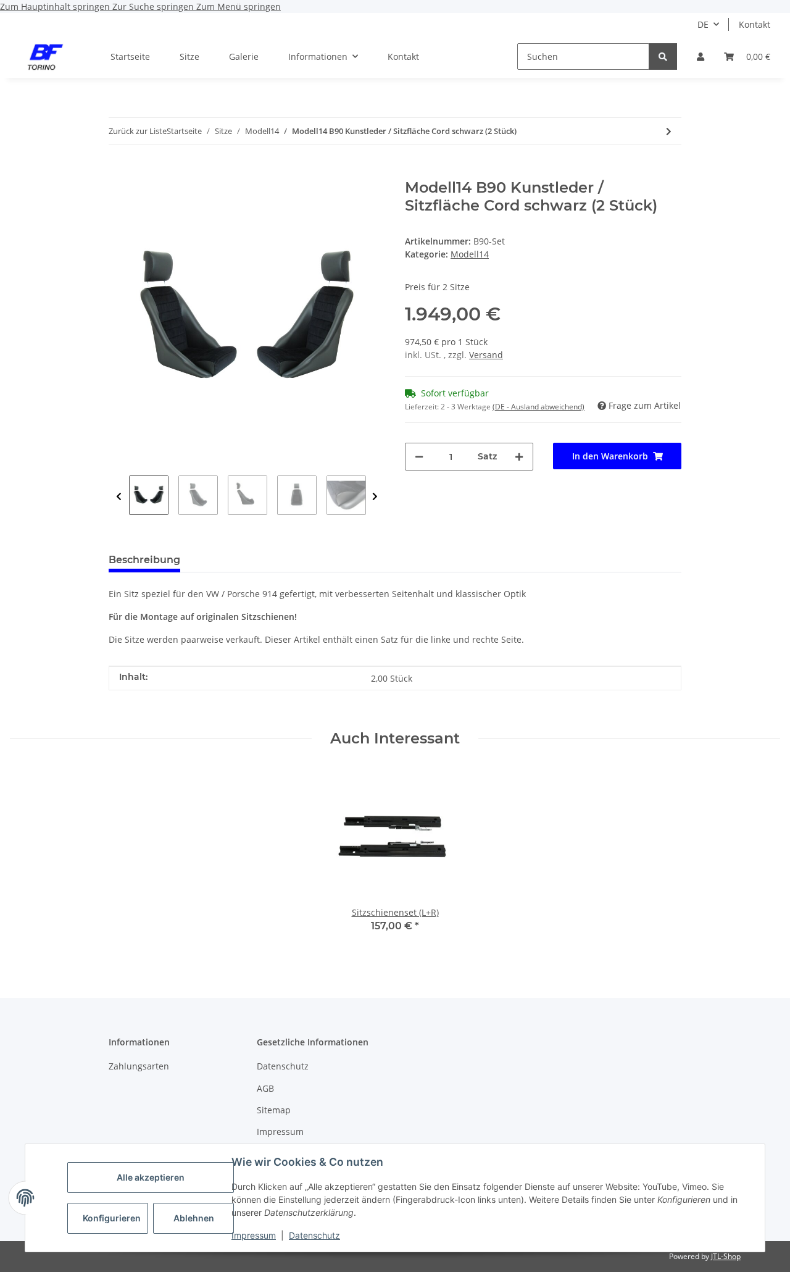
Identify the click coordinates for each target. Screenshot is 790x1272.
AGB (265, 1088)
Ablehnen (193, 1218)
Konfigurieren (112, 1218)
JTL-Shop (726, 1256)
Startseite (130, 56)
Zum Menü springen (238, 6)
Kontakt (754, 24)
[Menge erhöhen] (519, 456)
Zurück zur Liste (138, 130)
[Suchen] (663, 56)
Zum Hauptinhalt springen (56, 6)
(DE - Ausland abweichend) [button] (538, 406)
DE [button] (703, 24)
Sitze (189, 56)
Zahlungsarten (139, 1066)
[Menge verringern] (419, 456)
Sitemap (274, 1110)
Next (375, 496)
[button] (700, 56)
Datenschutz (314, 1235)
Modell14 (470, 254)
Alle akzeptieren (151, 1177)
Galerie (244, 56)
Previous (119, 496)
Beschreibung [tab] (144, 560)
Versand (486, 355)
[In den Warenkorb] (118, 172)
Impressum (253, 1235)
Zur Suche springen (154, 6)
